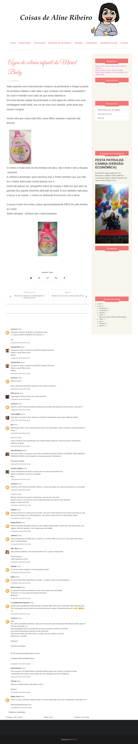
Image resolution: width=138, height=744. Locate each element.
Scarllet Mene (15, 347)
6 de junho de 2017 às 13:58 (20, 664)
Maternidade (25, 43)
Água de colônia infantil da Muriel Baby (112, 317)
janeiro (101, 326)
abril (101, 321)
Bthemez (74, 739)
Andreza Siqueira (17, 468)
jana (12, 424)
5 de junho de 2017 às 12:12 (20, 342)
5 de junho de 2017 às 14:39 (20, 389)
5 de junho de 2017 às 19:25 (20, 420)
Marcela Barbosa (16, 450)
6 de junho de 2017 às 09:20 (21, 572)
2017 (99, 306)
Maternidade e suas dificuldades (109, 110)
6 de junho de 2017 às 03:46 (21, 505)
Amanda (13, 681)
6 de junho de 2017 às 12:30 (20, 598)
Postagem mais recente (14, 717)
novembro (103, 310)
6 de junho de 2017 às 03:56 (21, 518)
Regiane (13, 510)
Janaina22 (14, 535)
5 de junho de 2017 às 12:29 (20, 373)
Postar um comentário (17, 712)
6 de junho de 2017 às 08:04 (21, 544)
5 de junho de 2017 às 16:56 (20, 410)
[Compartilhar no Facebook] (64, 278)
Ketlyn (13, 577)
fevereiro (102, 323)
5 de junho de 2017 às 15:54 (20, 399)
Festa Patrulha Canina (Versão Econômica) (109, 163)
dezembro (103, 308)
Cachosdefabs (16, 414)
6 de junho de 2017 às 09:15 (20, 562)
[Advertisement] (112, 135)
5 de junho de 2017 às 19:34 (20, 433)
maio (101, 319)
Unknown (14, 329)
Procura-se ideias (17, 461)
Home (13, 43)
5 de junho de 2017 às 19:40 (20, 446)
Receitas (79, 43)
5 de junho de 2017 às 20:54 (20, 464)
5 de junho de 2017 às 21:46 (20, 490)
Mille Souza (15, 393)
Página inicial (48, 717)
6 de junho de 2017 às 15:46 (20, 692)
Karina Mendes (16, 668)
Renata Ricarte (16, 522)
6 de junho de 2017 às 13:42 (20, 614)
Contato (124, 43)
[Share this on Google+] (39, 278)
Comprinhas (91, 43)
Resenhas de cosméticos (59, 43)
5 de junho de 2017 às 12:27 (20, 358)
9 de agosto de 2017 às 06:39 (21, 707)
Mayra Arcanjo (16, 587)
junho (101, 315)
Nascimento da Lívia (105, 114)
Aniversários (39, 43)
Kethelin (13, 566)
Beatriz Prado (15, 696)
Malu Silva (14, 548)
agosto (102, 312)
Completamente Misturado (20, 603)
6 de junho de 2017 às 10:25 (20, 583)
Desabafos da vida (108, 43)
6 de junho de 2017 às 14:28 (20, 677)
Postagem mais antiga (81, 717)
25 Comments (14, 81)
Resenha (101, 118)
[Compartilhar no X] (31, 278)
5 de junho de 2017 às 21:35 (20, 479)
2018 (99, 304)
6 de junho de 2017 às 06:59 (21, 531)
